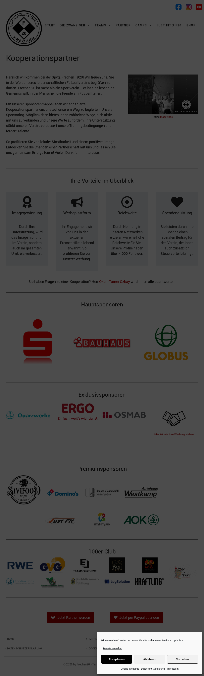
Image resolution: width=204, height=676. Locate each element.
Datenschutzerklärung (153, 668)
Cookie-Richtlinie (130, 668)
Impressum (172, 668)
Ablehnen (149, 659)
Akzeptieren (117, 659)
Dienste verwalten (112, 648)
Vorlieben (182, 659)
